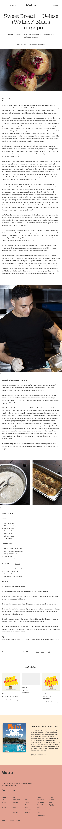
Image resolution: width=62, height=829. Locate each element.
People (3, 800)
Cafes (15, 805)
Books (27, 802)
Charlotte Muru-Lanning (10, 700)
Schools (4, 802)
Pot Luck (15, 812)
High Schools (41, 815)
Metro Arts (28, 812)
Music (27, 807)
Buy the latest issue (38, 755)
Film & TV (28, 810)
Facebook (11, 820)
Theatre (27, 805)
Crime (3, 810)
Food (3, 101)
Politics (4, 807)
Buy (12, 5)
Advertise (51, 800)
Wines (38, 812)
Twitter (18, 820)
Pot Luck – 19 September (47, 698)
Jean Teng (23, 44)
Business (4, 805)
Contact (51, 797)
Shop (51, 805)
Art (26, 800)
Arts (26, 797)
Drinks (15, 810)
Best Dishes (40, 802)
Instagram (4, 820)
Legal (50, 802)
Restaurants (16, 800)
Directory (55, 5)
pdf (49, 652)
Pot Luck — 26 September (27, 692)
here (37, 652)
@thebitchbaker (36, 261)
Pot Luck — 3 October (10, 697)
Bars (14, 807)
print (42, 652)
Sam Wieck (26, 695)
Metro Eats (4, 694)
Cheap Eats (16, 802)
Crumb (17, 564)
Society (4, 797)
